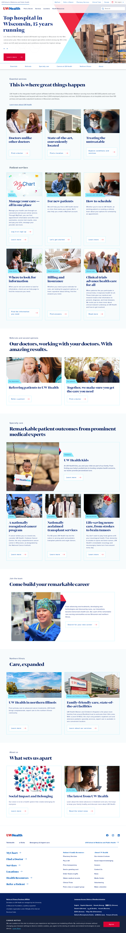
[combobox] (115, 8)
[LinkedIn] (118, 835)
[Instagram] (113, 835)
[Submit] (103, 8)
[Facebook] (107, 835)
